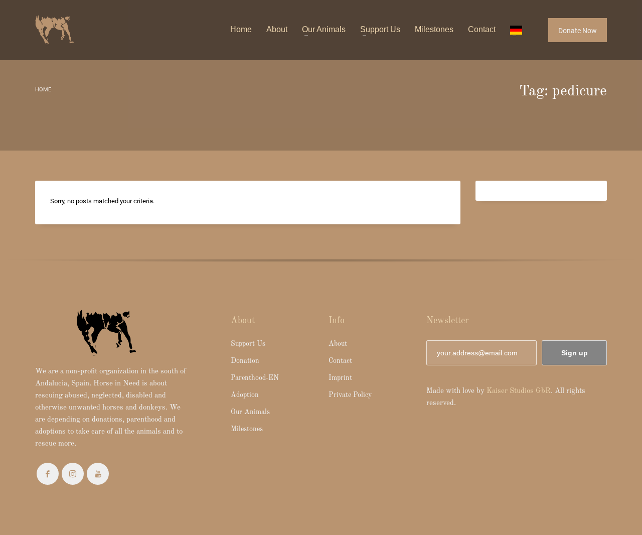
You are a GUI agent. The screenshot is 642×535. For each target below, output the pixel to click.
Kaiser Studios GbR (519, 391)
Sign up (574, 353)
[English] (516, 30)
